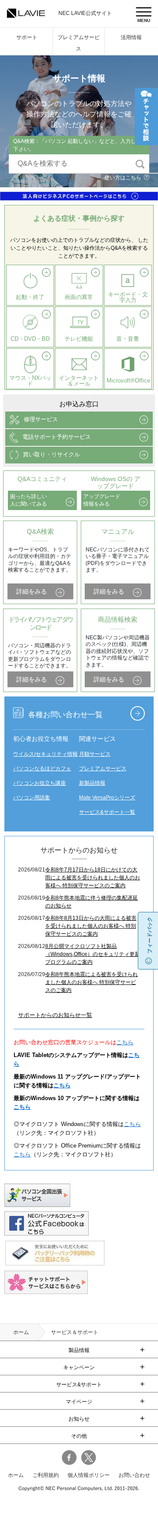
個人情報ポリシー (89, 1475)
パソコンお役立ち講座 (39, 783)
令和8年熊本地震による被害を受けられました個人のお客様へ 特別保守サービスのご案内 (91, 982)
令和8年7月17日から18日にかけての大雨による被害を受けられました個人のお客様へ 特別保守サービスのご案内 (92, 878)
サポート (26, 37)
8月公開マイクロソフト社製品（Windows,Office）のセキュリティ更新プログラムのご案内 (92, 954)
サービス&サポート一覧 (107, 812)
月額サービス (95, 754)
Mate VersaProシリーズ (107, 798)
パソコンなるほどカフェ (42, 768)
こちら (124, 1042)
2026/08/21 (31, 870)
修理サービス (41, 419)
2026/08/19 (31, 898)
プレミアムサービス (102, 768)
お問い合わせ (134, 1475)
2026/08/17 (31, 918)
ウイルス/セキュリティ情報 (45, 754)
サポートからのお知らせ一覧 (55, 1015)
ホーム (21, 1332)
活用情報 (131, 37)
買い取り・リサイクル (51, 454)
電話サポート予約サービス (56, 437)
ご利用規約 (45, 1475)
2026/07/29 (31, 974)
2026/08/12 (31, 946)
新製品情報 (92, 783)
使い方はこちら (122, 178)
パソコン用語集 (31, 798)
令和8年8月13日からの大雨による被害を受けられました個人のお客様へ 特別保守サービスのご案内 (90, 926)
